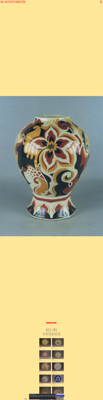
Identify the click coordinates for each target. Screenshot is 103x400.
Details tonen (31, 398)
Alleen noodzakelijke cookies (60, 395)
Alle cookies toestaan (61, 394)
